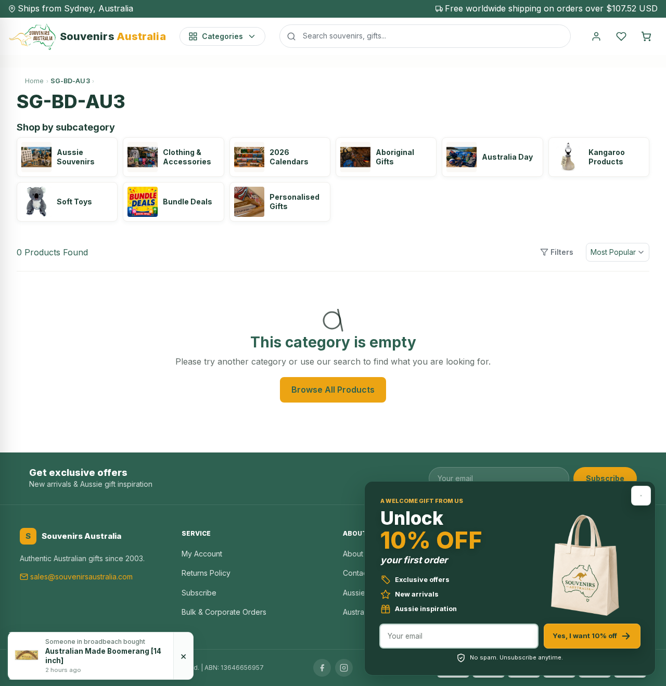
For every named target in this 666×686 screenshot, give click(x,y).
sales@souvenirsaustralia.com (81, 576)
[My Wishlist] (621, 36)
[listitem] (67, 157)
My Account (202, 553)
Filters (561, 252)
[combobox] (425, 35)
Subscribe (605, 478)
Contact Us (361, 572)
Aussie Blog (363, 592)
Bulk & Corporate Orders (224, 611)
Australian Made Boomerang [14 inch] (103, 656)
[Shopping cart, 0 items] (646, 36)
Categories (222, 36)
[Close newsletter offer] (641, 496)
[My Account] (596, 36)
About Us (358, 553)
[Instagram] (344, 668)
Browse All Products (333, 389)
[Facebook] (322, 668)
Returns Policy (206, 572)
